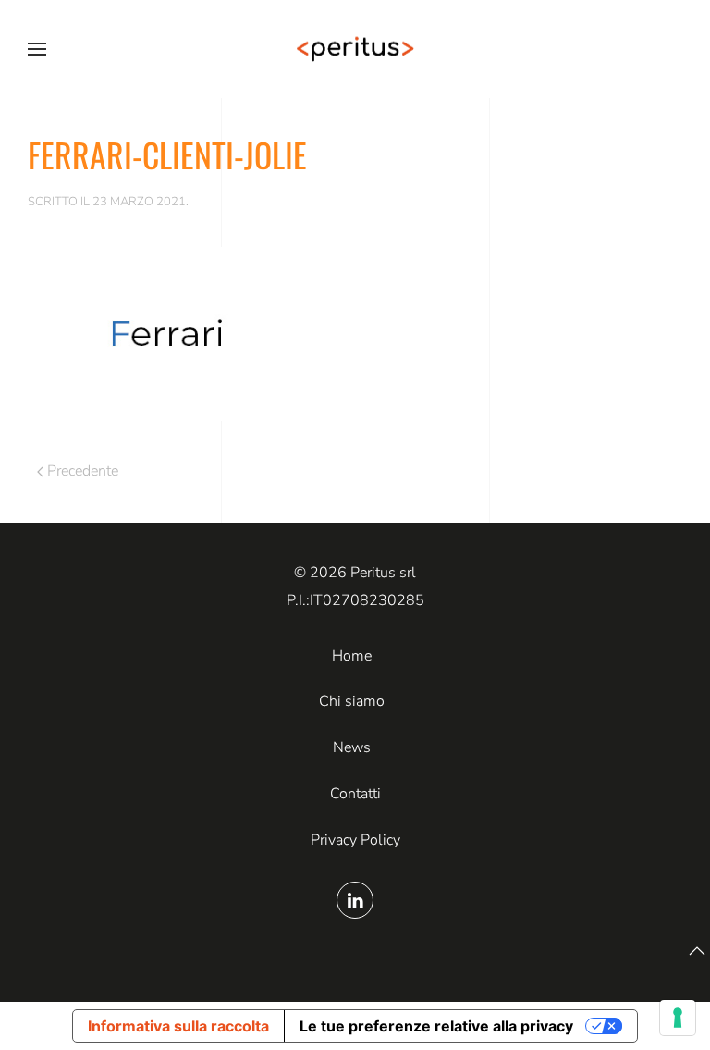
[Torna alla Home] (355, 49)
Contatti (355, 794)
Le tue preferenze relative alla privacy (436, 1026)
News (352, 747)
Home (352, 656)
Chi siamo (352, 701)
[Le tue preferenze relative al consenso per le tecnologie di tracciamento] (677, 1017)
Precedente (82, 471)
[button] (37, 49)
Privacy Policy (355, 840)
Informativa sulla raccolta (178, 1026)
